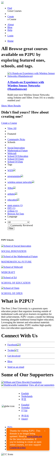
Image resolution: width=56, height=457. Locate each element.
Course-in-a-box (18, 447)
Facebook (12, 344)
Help (9, 30)
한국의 (25, 415)
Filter (11, 228)
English (25, 393)
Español (25, 404)
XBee (10, 188)
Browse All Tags (15, 213)
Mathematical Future (17, 150)
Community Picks (16, 139)
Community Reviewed (22, 225)
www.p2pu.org (34, 436)
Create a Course (9, 123)
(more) (24, 419)
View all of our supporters (41, 385)
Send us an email (15, 367)
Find (9, 8)
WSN (10, 170)
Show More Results (11, 105)
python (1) (12, 211)
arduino (11, 194)
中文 (23, 399)
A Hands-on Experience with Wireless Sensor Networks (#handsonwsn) (25, 86)
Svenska (25, 407)
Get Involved (13, 356)
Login (10, 35)
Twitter (10, 350)
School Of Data (15, 161)
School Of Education (17, 156)
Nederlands (27, 396)
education (12, 199)
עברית (24, 410)
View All (11, 128)
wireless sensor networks (19, 182)
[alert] (28, 439)
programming (14, 176)
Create (10, 16)
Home (10, 41)
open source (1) (15, 205)
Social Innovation (16, 147)
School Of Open (15, 159)
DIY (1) (11, 208)
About (10, 24)
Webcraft (11, 153)
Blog (9, 27)
